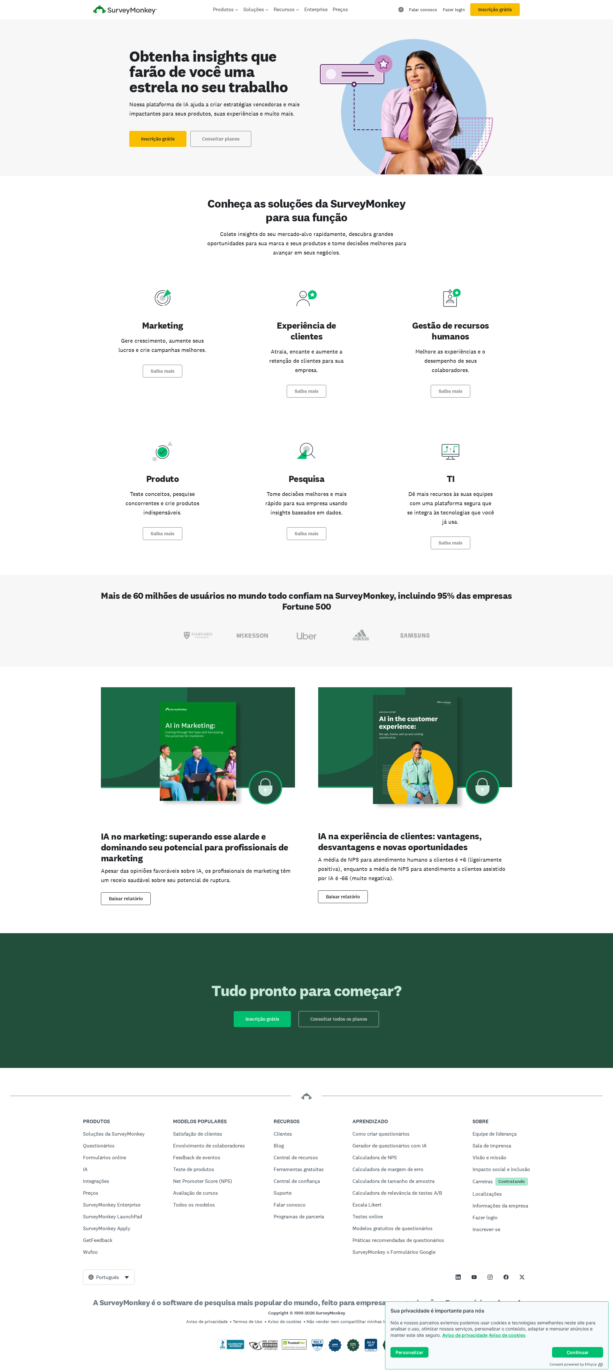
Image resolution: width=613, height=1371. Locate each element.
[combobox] (109, 1277)
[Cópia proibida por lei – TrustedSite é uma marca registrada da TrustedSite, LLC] (294, 1348)
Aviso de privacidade (465, 1335)
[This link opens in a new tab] (458, 1277)
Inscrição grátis (495, 9)
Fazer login (454, 9)
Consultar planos (220, 139)
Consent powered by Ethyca (572, 1364)
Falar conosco (423, 9)
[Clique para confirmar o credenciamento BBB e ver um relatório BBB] (230, 1348)
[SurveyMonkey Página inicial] (125, 10)
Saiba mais (162, 371)
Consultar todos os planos (338, 1019)
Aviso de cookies (507, 1335)
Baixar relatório (126, 898)
